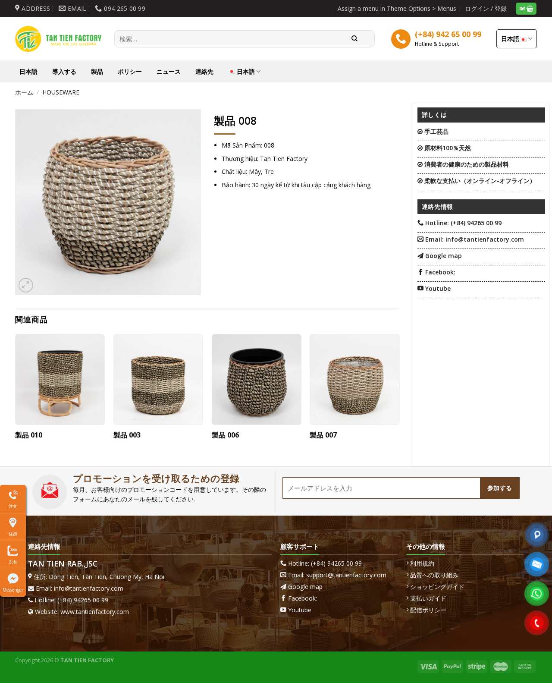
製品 (97, 71)
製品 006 (225, 435)
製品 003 (127, 435)
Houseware (60, 92)
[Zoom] (26, 285)
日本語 (510, 39)
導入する (64, 71)
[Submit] (355, 38)
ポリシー (130, 71)
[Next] (399, 393)
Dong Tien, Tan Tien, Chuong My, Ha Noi (106, 577)
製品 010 (28, 435)
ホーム (24, 92)
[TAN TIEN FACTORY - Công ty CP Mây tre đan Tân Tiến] (58, 39)
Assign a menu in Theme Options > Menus (397, 8)
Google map (305, 586)
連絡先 (204, 71)
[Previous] (15, 393)
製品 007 (323, 435)
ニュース (169, 71)
